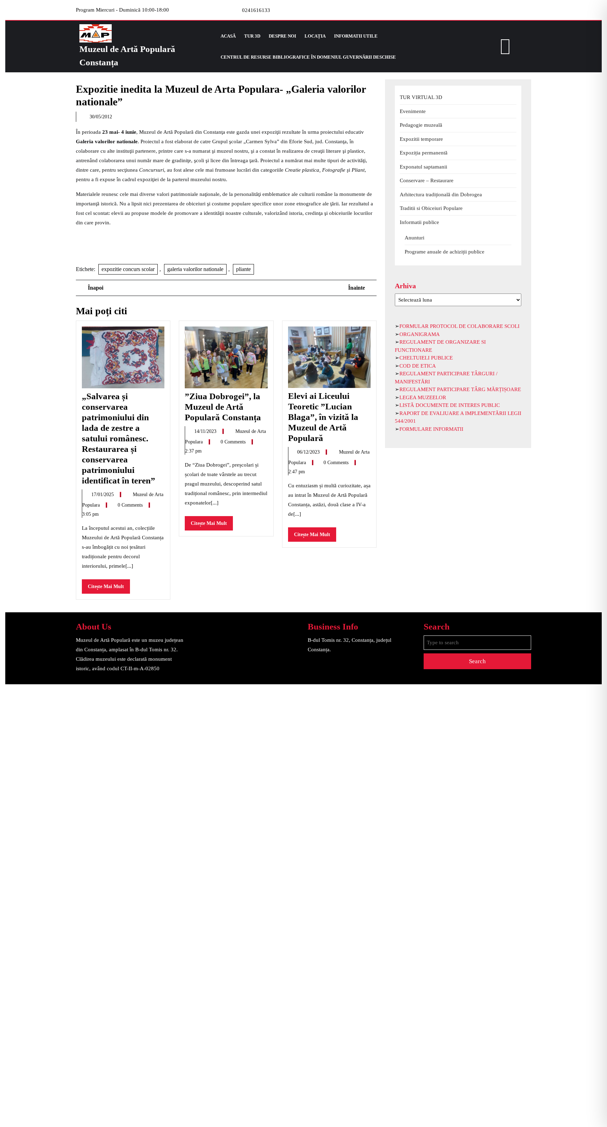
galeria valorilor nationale (195, 269)
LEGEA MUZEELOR (422, 397)
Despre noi (282, 36)
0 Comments (131, 505)
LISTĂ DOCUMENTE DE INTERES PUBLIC (449, 405)
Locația (315, 36)
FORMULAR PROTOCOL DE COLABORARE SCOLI (459, 326)
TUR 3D (252, 36)
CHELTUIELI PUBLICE (426, 358)
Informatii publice (419, 222)
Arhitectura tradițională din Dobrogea (441, 194)
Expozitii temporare (421, 139)
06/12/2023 (309, 452)
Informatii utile (356, 36)
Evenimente (413, 111)
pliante (243, 269)
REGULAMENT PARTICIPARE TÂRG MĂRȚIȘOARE (460, 389)
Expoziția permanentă (424, 153)
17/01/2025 (103, 494)
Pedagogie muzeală (421, 125)
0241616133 (256, 10)
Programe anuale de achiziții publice (444, 252)
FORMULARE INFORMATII (431, 429)
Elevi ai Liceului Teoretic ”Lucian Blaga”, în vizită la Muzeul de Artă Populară (323, 417)
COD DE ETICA (417, 366)
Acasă (228, 36)
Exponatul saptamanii (423, 167)
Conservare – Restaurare (426, 180)
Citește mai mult (109, 589)
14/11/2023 (206, 431)
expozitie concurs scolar (128, 269)
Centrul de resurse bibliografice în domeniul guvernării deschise (308, 57)
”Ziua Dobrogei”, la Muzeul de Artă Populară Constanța (223, 406)
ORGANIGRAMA (419, 334)
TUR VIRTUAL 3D (421, 97)
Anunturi (414, 237)
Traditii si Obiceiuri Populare (431, 208)
